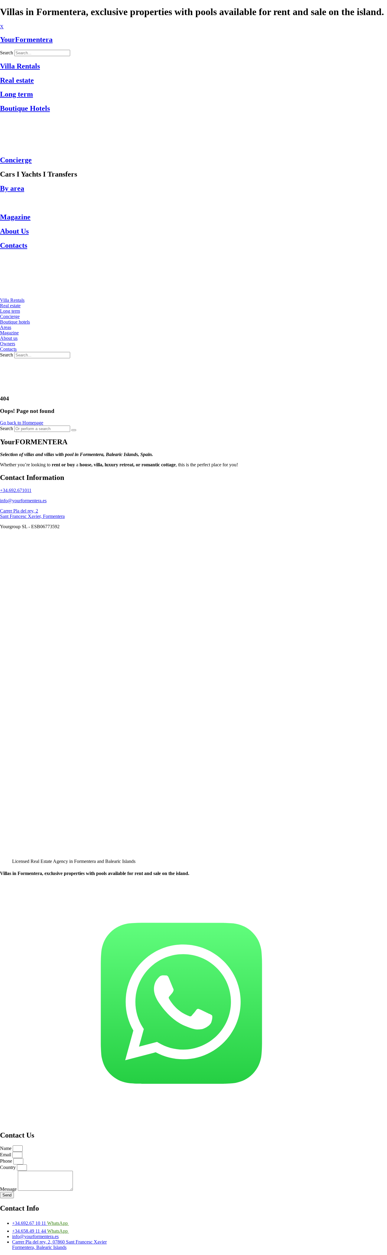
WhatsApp (58, 1223)
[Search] (73, 430)
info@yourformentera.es (23, 500)
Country (8, 1167)
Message (9, 1189)
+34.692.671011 (15, 490)
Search (6, 354)
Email (6, 1154)
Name (6, 1148)
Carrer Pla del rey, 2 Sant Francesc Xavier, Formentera (32, 513)
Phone (6, 1161)
